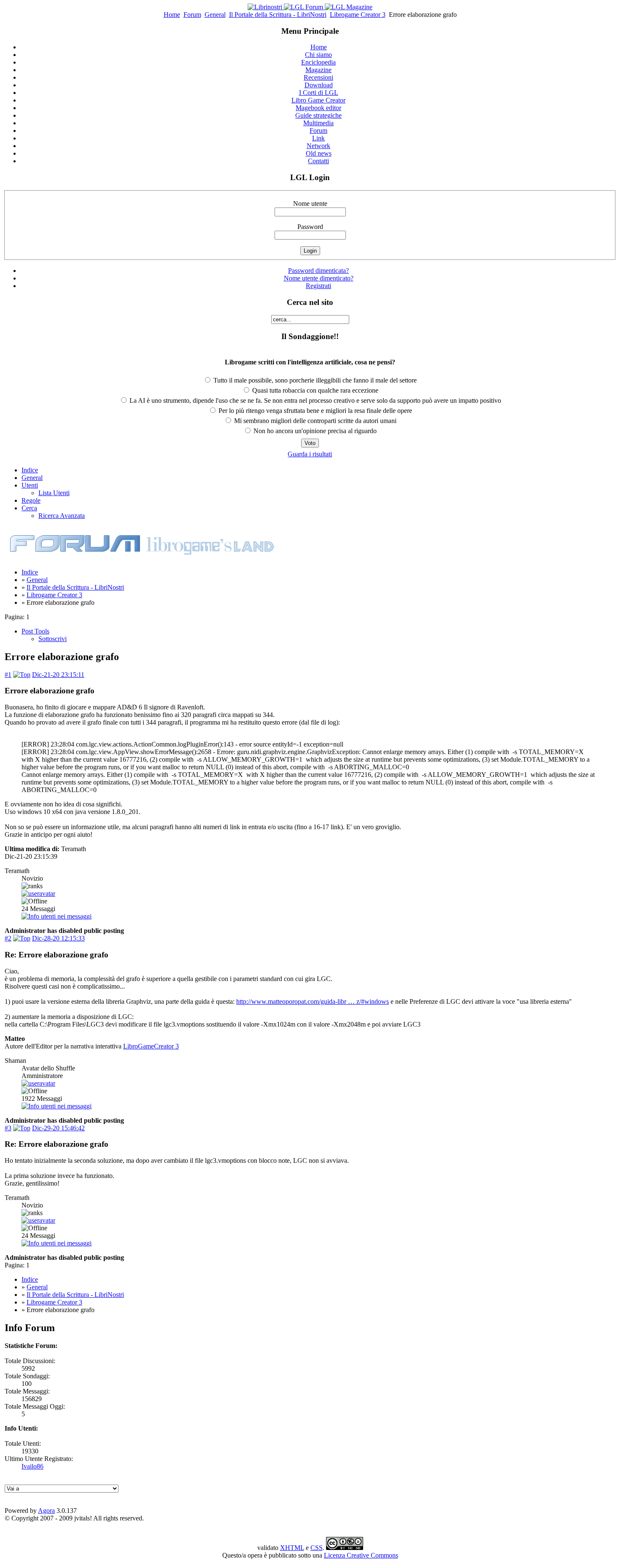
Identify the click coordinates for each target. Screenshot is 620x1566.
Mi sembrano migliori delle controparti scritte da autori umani (314, 420)
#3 (8, 1128)
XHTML (292, 1547)
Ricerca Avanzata (61, 515)
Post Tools (35, 631)
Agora (46, 1510)
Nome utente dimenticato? (318, 278)
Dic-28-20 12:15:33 (58, 938)
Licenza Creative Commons (361, 1555)
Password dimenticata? (318, 270)
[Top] (21, 674)
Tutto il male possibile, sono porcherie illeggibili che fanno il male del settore (314, 380)
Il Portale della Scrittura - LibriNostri (277, 14)
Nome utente (310, 203)
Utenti (30, 485)
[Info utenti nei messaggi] (57, 916)
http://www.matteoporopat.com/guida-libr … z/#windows (312, 1001)
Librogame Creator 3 (357, 14)
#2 (8, 938)
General (215, 14)
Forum (192, 14)
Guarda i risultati (310, 454)
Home (172, 14)
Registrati (318, 285)
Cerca (29, 508)
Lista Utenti (54, 492)
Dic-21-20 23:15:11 (58, 674)
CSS (316, 1547)
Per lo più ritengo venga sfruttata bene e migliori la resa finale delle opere (314, 410)
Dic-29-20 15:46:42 (58, 1128)
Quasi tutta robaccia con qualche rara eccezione (314, 390)
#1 (8, 674)
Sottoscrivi (52, 638)
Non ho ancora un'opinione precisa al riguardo (314, 430)
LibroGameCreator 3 (151, 1046)
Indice (30, 470)
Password (310, 226)
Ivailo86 (32, 1466)
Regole (31, 500)
